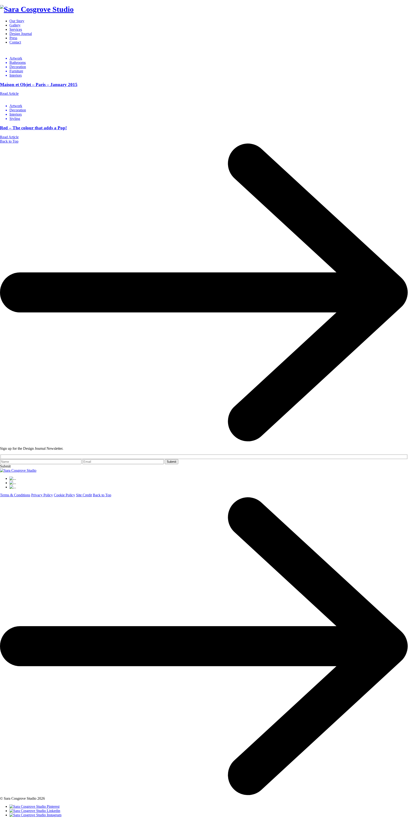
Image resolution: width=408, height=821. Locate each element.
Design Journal (20, 34)
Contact (15, 42)
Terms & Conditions (15, 495)
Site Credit (84, 495)
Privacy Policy (42, 495)
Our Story (16, 21)
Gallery (15, 25)
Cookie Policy (64, 495)
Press (13, 38)
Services (15, 29)
